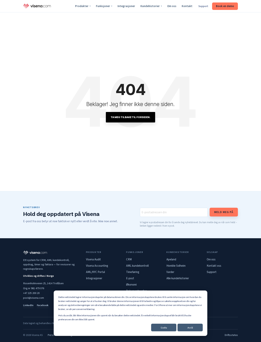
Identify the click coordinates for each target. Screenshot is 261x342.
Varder (170, 272)
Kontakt (187, 6)
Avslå (190, 327)
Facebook (42, 305)
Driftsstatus (231, 335)
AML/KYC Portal (95, 272)
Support (203, 6)
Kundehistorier (151, 6)
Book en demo (225, 6)
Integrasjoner (126, 6)
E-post (130, 278)
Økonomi (131, 285)
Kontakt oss (214, 266)
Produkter (83, 6)
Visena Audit (93, 260)
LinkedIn (28, 305)
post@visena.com (33, 298)
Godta (164, 327)
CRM (129, 260)
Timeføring (132, 272)
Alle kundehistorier (177, 278)
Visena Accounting (97, 266)
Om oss (171, 6)
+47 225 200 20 (31, 293)
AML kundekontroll (137, 266)
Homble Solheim (176, 266)
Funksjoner (104, 6)
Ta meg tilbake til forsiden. (130, 117)
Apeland (171, 260)
